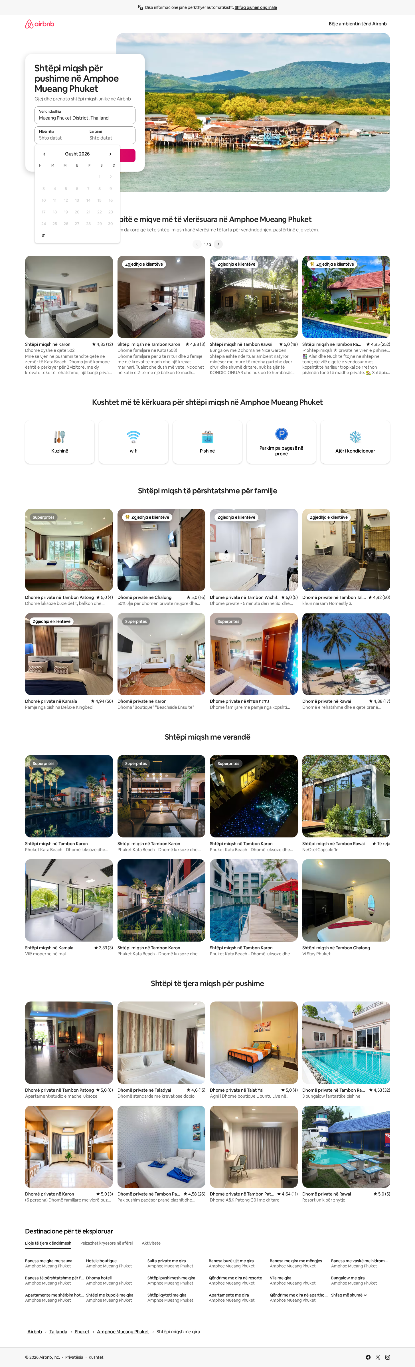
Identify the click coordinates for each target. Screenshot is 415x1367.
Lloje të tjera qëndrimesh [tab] (48, 1243)
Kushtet (96, 1357)
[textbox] (59, 137)
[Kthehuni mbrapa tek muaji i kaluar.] (44, 154)
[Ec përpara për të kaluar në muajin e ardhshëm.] (110, 154)
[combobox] (85, 117)
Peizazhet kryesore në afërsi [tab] (106, 1243)
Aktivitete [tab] (151, 1243)
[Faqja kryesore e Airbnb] (39, 24)
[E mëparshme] (197, 244)
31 (44, 235)
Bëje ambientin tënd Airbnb (358, 24)
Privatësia (74, 1357)
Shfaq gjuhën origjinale (256, 7)
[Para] (218, 244)
